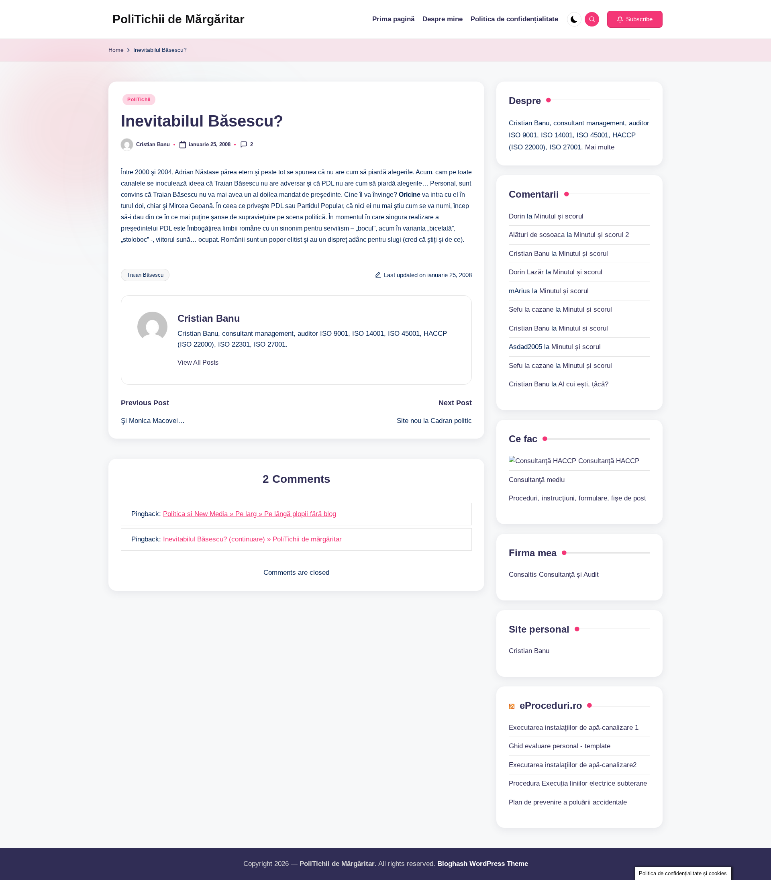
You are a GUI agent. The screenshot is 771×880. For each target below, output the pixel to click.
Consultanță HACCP (607, 461)
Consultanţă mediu (537, 480)
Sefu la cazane (531, 309)
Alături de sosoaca (537, 235)
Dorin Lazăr (526, 272)
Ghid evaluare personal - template (559, 746)
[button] (635, 19)
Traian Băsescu (145, 275)
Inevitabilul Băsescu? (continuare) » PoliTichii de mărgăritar (252, 539)
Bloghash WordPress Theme (482, 864)
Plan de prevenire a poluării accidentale (568, 802)
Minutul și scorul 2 (601, 235)
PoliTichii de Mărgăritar (178, 19)
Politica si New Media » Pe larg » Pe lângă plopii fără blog (249, 514)
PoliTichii (139, 99)
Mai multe (599, 147)
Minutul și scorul (558, 216)
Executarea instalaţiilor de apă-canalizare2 (572, 765)
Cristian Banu (208, 318)
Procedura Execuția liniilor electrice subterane (578, 783)
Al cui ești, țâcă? (583, 384)
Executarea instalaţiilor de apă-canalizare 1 (573, 727)
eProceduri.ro (551, 705)
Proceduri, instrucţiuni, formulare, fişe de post (577, 498)
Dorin (517, 216)
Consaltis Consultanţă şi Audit (554, 574)
